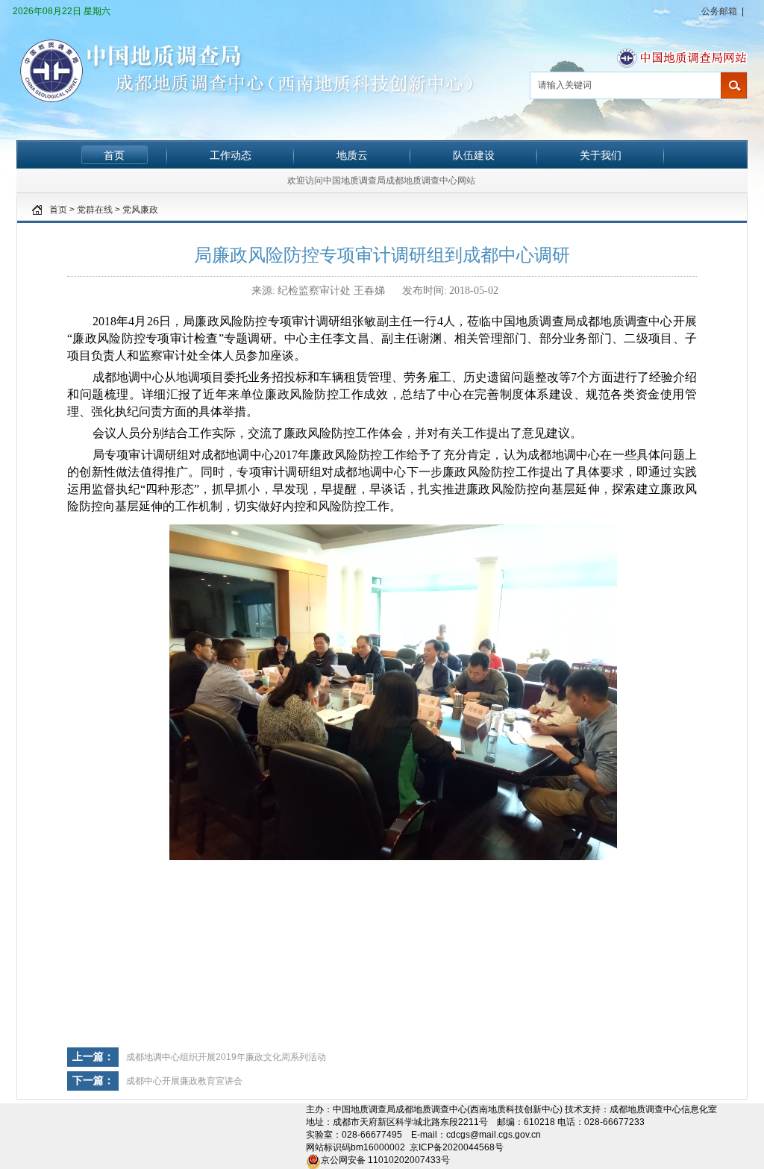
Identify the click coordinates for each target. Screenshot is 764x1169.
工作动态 (230, 155)
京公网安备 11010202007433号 (385, 1160)
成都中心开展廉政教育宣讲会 (184, 1081)
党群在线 (95, 209)
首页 (114, 155)
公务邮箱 (719, 11)
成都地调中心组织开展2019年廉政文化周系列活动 (226, 1057)
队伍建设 (474, 155)
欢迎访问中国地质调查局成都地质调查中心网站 (381, 180)
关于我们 (600, 155)
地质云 (352, 155)
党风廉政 (140, 209)
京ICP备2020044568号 (457, 1147)
